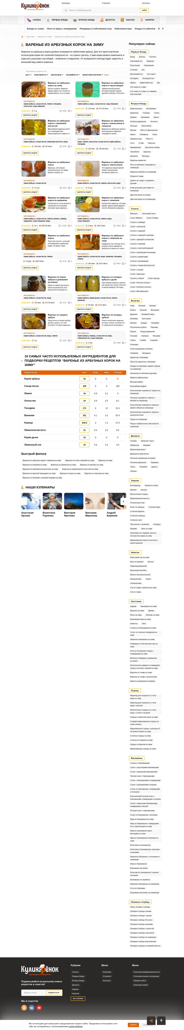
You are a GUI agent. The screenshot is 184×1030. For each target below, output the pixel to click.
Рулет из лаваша (137, 507)
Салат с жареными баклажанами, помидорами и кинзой (144, 804)
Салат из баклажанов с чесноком (143, 815)
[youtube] (39, 1008)
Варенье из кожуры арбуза (112, 316)
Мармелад (134, 445)
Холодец (156, 524)
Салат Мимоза (136, 218)
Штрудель (146, 353)
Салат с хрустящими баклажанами (144, 767)
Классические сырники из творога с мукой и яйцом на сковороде (144, 406)
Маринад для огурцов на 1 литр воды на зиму (143, 697)
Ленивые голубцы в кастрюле (142, 933)
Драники (133, 314)
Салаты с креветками (139, 257)
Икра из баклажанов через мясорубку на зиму (141, 832)
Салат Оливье (152, 218)
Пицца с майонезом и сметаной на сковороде (144, 425)
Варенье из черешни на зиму (97, 473)
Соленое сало (136, 520)
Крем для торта (147, 441)
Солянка (133, 70)
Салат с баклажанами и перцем (143, 785)
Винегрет (134, 214)
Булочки (143, 310)
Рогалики (156, 336)
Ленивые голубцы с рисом (141, 916)
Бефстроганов (136, 109)
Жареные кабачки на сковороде (143, 172)
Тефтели (151, 143)
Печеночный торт (137, 503)
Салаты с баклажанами (140, 763)
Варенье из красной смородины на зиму (39, 473)
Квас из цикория (136, 562)
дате (28, 75)
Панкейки (155, 323)
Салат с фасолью (137, 274)
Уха (143, 70)
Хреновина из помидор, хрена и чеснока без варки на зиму (143, 534)
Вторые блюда (84, 20)
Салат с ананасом (137, 227)
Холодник (134, 78)
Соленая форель (137, 511)
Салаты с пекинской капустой (142, 265)
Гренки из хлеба (151, 486)
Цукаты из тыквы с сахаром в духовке (142, 182)
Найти (144, 10)
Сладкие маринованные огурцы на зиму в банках (144, 722)
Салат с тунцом (136, 270)
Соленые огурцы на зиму (140, 736)
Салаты (34, 20)
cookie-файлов (75, 1026)
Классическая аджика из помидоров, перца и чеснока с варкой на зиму (145, 666)
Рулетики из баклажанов (140, 845)
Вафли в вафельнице (139, 378)
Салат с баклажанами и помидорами (145, 780)
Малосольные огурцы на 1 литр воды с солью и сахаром (143, 711)
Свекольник (149, 65)
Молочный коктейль (138, 570)
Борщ (132, 57)
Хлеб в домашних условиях (141, 349)
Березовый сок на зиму (139, 557)
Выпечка (135, 301)
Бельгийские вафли (138, 386)
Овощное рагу (136, 139)
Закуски (127, 20)
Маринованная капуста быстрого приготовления (143, 541)
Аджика (133, 606)
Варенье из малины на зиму (91, 465)
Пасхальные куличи (138, 327)
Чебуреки (134, 353)
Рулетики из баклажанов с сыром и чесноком (144, 873)
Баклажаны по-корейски (140, 880)
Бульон (142, 57)
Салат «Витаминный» (139, 291)
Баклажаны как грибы (139, 868)
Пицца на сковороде (138, 419)
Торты (132, 467)
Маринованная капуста (139, 498)
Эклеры (133, 471)
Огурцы (135, 690)
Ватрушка (155, 310)
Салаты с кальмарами (139, 261)
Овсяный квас (135, 579)
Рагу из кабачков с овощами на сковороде (142, 166)
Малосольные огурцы (139, 494)
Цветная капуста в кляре (140, 195)
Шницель (134, 156)
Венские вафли (136, 382)
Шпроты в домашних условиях (142, 681)
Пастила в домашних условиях (142, 458)
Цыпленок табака (152, 147)
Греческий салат (149, 214)
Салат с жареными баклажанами (143, 772)
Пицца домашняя (147, 332)
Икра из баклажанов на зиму (142, 819)
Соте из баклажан (137, 888)
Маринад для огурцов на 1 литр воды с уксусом (143, 704)
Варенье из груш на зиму (70, 473)
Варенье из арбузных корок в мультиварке (113, 84)
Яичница (145, 156)
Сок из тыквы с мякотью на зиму (143, 588)
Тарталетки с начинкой (139, 524)
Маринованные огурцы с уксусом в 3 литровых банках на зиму (145, 730)
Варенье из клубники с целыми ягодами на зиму (42, 478)
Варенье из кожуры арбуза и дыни (112, 278)
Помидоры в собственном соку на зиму (144, 645)
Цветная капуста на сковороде (142, 199)
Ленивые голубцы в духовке (141, 924)
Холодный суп (148, 78)
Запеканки (145, 117)
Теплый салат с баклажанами (142, 776)
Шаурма (133, 529)
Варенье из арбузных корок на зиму (59, 84)
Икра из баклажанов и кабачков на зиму (144, 839)
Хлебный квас (136, 583)
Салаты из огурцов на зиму (141, 740)
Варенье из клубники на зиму (35, 465)
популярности (40, 75)
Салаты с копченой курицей (141, 248)
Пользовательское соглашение (146, 976)
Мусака (133, 130)
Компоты (134, 624)
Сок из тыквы (135, 592)
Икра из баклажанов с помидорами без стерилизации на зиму (144, 825)
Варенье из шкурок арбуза (57, 316)
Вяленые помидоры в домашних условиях (143, 659)
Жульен (133, 490)
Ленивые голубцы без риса (141, 920)
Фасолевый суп (136, 74)
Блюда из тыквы (35, 28)
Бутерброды (135, 486)
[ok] (24, 1008)
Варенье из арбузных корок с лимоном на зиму (113, 238)
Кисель (151, 562)
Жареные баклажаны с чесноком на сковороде (145, 858)
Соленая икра (154, 507)
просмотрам (56, 75)
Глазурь (133, 441)
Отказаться (148, 1025)
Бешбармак (151, 109)
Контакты (146, 3)
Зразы (156, 117)
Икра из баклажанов (138, 864)
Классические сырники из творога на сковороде (145, 392)
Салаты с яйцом (137, 278)
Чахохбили (134, 152)
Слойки (143, 340)
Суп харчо (151, 74)
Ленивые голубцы (140, 902)
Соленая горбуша (137, 516)
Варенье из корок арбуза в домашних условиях (58, 279)
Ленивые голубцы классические (143, 942)
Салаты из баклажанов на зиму (143, 628)
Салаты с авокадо (137, 222)
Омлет (133, 134)
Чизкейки (143, 467)
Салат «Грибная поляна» (140, 287)
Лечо (144, 624)
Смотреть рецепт (30, 115)
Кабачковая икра (123, 28)
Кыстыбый (146, 319)
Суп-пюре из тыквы (138, 87)
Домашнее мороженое (139, 454)
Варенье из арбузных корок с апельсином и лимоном (113, 123)
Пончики (133, 336)
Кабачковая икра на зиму (140, 619)
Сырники (154, 340)
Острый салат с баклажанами (142, 811)
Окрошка (150, 61)
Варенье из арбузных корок (59, 163)
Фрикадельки (135, 147)
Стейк (141, 143)
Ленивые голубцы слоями (140, 911)
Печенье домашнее (138, 462)
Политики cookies (141, 985)
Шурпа (133, 83)
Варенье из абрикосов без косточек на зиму (80, 469)
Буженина (134, 113)
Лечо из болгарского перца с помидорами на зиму (142, 652)
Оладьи (144, 323)
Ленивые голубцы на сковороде (143, 937)
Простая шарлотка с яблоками (142, 362)
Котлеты (154, 122)
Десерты (107, 20)
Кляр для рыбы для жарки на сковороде (142, 189)
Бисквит (153, 306)
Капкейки (134, 319)
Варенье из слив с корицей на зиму (79, 460)
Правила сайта (140, 981)
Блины (133, 310)
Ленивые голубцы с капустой (142, 929)
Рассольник (135, 65)
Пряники (144, 336)
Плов (155, 134)
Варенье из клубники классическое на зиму (40, 469)
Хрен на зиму (146, 529)
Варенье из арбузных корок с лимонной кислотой (59, 123)
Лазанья (133, 126)
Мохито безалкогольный (140, 575)
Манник (133, 323)
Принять (133, 1025)
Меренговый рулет (138, 450)
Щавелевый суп (146, 83)
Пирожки (154, 327)
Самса (133, 340)
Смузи (148, 579)
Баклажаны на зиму (149, 606)
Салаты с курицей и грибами (142, 235)
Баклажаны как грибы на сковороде (144, 893)
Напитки (147, 20)
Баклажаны (136, 758)
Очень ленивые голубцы (140, 907)
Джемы (151, 611)
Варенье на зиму (45, 37)
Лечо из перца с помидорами (62, 28)
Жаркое (133, 117)
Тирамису (154, 462)
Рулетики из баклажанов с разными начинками (144, 850)
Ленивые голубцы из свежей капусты (145, 946)
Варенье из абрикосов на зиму (63, 465)
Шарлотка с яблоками (139, 357)
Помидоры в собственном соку (96, 28)
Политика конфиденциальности (147, 972)
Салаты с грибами (137, 244)
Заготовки (31, 37)
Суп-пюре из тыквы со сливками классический (143, 92)
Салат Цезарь (154, 278)
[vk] (31, 1008)
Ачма (132, 306)
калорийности (72, 75)
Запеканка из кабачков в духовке (143, 373)
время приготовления (92, 75)
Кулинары (66, 3)
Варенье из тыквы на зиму (141, 673)
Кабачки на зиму (152, 615)
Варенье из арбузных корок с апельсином (113, 163)
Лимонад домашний (138, 566)
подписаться (53, 992)
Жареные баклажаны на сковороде (144, 884)
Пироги (133, 332)
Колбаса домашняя (138, 122)
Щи (158, 83)
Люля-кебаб (146, 126)
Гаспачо (152, 57)
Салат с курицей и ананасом (142, 240)
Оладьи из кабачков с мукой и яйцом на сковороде (145, 367)
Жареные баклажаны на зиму (142, 639)
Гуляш (156, 113)
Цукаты (154, 467)
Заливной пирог (147, 314)
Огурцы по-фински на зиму (141, 744)
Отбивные (144, 134)
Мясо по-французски (149, 130)
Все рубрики (78, 998)
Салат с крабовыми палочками (142, 252)
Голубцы (146, 113)
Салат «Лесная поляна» (140, 283)
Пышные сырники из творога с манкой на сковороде (142, 399)
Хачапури (134, 345)
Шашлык (147, 152)
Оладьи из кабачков (145, 28)
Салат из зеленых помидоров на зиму (143, 633)
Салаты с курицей (137, 231)
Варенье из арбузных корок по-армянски (59, 199)
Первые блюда (57, 20)
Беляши (142, 306)
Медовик (146, 445)
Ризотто (149, 139)
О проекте (106, 3)
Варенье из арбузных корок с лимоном (113, 199)
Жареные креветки (138, 160)
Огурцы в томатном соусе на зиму (144, 717)
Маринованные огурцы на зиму (143, 749)
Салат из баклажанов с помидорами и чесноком (145, 790)
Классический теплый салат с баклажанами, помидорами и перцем (145, 797)
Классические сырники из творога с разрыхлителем (144, 413)
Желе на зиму (136, 615)
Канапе (144, 490)
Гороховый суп (136, 61)
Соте (132, 143)
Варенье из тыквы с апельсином (143, 677)
